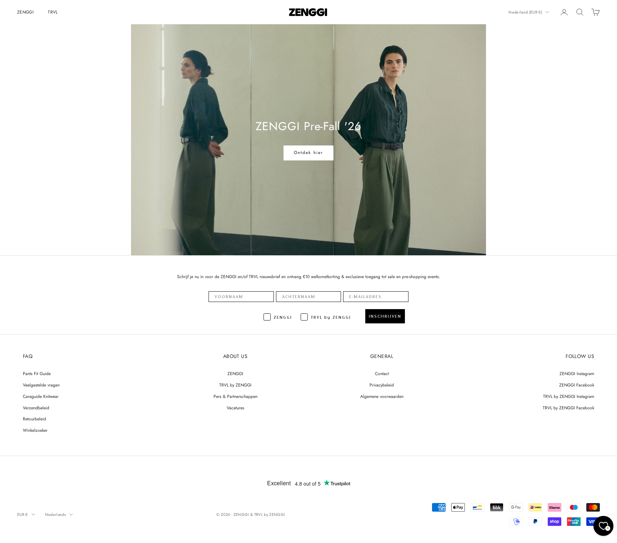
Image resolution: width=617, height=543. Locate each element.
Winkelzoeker (35, 430)
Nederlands (55, 514)
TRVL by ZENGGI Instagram (568, 396)
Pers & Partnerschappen (235, 396)
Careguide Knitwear (41, 396)
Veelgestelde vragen (41, 385)
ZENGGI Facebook (576, 385)
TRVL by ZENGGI (235, 385)
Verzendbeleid (36, 408)
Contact (382, 373)
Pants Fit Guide (37, 373)
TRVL (52, 12)
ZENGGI (25, 12)
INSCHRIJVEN (385, 316)
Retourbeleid (34, 419)
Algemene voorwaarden (381, 396)
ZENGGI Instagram (577, 373)
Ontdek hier (308, 152)
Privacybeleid (382, 385)
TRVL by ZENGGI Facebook (568, 408)
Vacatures (235, 408)
